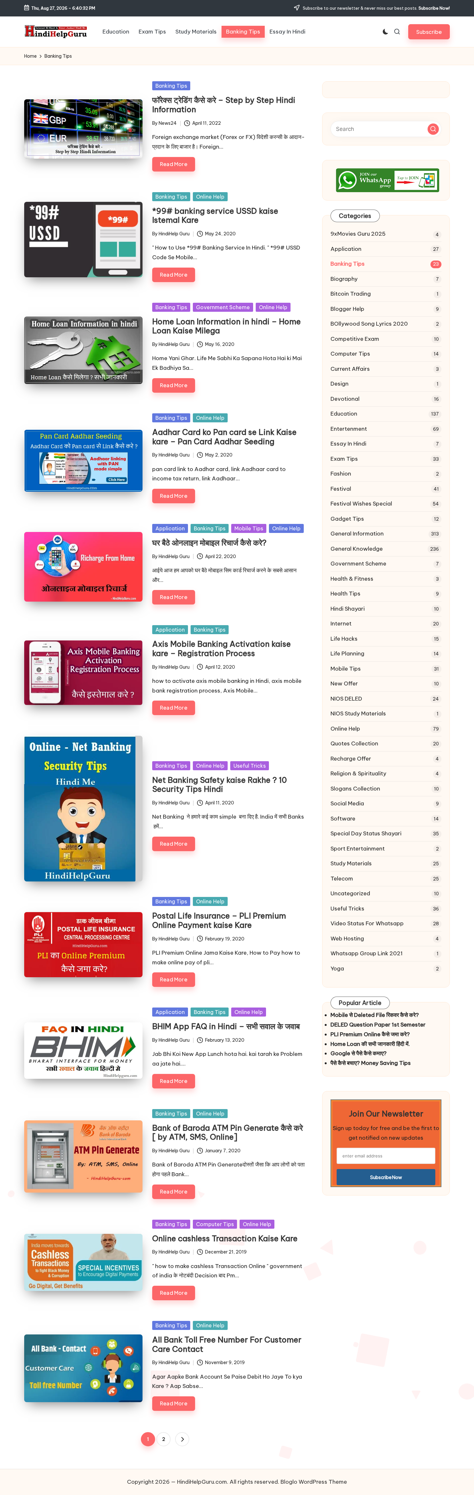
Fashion (341, 473)
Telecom (342, 878)
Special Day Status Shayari (366, 833)
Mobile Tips (248, 528)
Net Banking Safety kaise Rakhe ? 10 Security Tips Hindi (219, 784)
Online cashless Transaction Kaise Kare (225, 1238)
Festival (341, 488)
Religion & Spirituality (358, 773)
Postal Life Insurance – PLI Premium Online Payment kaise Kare (219, 920)
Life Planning (347, 653)
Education (344, 413)
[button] (429, 31)
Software (343, 818)
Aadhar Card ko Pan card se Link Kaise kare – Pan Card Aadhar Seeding (224, 436)
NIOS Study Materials (358, 713)
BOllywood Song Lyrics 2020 (369, 323)
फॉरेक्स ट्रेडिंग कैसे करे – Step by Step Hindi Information (223, 104)
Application (170, 528)
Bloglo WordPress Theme (314, 1481)
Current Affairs (350, 368)
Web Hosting (347, 938)
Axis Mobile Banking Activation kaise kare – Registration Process (221, 648)
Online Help (210, 196)
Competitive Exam (355, 338)
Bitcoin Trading (351, 293)
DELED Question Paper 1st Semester (378, 1024)
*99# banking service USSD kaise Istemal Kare (215, 215)
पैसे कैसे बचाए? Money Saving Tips (371, 1063)
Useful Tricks (249, 765)
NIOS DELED (346, 698)
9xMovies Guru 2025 (358, 233)
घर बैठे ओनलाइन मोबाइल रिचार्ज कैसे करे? (209, 542)
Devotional (345, 398)
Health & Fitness (352, 578)
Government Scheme (223, 307)
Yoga (337, 968)
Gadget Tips (347, 518)
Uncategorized (350, 893)
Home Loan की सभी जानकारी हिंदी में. (370, 1043)
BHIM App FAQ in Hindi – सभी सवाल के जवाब (226, 1026)
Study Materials (351, 863)
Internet (341, 623)
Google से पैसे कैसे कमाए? (359, 1053)
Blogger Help (347, 308)
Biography (344, 278)
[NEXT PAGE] (182, 1439)
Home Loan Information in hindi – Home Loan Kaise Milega (226, 326)
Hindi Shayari (348, 608)
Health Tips (345, 593)
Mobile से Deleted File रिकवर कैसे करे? (375, 1014)
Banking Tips (171, 86)
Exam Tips (344, 458)
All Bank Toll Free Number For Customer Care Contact (226, 1344)
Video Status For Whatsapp (367, 923)
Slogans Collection (355, 788)
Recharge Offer (351, 758)
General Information (357, 533)
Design (340, 383)
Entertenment (349, 428)
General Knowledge (357, 548)
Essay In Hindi (348, 443)
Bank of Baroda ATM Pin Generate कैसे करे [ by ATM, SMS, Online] (227, 1132)
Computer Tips (215, 1224)
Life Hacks (344, 638)
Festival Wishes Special (361, 503)
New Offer (344, 683)
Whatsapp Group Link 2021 (367, 953)
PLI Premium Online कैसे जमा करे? (370, 1034)
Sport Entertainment (358, 848)
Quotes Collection (354, 743)
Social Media (347, 803)
